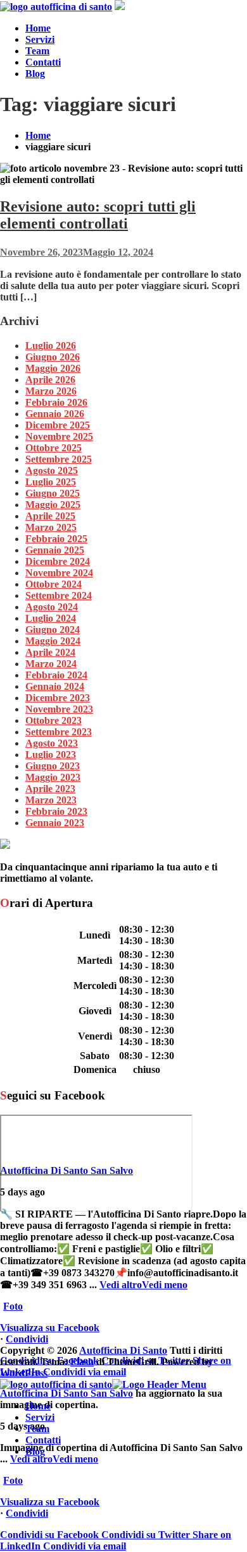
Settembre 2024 (58, 595)
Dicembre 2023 (57, 697)
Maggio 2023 (52, 777)
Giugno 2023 (52, 766)
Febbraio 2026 (56, 402)
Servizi (39, 39)
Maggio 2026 (52, 368)
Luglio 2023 (50, 754)
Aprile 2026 (50, 379)
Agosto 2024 (51, 606)
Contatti (43, 62)
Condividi (27, 1339)
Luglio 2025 (50, 482)
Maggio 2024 (52, 641)
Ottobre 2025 (53, 447)
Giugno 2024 (52, 629)
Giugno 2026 (52, 357)
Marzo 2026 (51, 391)
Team (37, 50)
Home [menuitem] (38, 1406)
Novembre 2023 (59, 709)
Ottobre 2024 (53, 584)
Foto (13, 1306)
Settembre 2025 (58, 459)
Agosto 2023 (51, 743)
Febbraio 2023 (56, 811)
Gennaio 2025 (54, 550)
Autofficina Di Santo (123, 1350)
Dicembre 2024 (57, 561)
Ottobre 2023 (53, 720)
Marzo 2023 (51, 800)
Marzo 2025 (51, 527)
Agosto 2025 (51, 470)
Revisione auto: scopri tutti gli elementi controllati (98, 215)
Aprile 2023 (50, 788)
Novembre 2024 (59, 572)
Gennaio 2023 (54, 822)
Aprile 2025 (50, 516)
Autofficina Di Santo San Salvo (66, 1170)
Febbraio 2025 (56, 538)
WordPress (24, 1373)
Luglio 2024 (50, 618)
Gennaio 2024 (54, 686)
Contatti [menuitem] (43, 1440)
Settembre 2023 (58, 731)
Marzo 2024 (51, 663)
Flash (82, 1361)
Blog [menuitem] (35, 1451)
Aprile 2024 (50, 652)
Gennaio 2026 (54, 413)
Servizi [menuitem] (39, 1417)
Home (38, 28)
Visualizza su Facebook (49, 1327)
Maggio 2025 (52, 504)
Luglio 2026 (50, 345)
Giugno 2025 (52, 493)
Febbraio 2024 (56, 675)
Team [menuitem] (37, 1428)
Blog (35, 73)
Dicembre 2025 (57, 425)
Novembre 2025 (59, 436)
